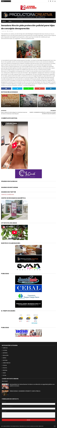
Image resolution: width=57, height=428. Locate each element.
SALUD (4, 372)
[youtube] (55, 1)
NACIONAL (10, 31)
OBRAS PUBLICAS (6, 362)
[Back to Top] (55, 426)
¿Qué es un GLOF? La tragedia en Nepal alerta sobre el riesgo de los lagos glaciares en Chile (28, 102)
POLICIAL (5, 365)
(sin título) (5, 381)
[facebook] (48, 1)
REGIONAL (5, 370)
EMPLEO (4, 357)
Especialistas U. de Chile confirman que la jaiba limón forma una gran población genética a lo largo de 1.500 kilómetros (46, 101)
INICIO (4, 21)
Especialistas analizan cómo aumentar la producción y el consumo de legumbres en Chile (10, 102)
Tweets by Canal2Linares (7, 194)
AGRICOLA (5, 347)
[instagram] (51, 1)
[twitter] (53, 1)
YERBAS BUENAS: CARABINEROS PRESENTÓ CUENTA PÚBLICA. (25, 391)
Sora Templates (39, 426)
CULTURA (5, 350)
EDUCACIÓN (5, 355)
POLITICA (5, 367)
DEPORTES (5, 352)
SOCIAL (4, 375)
